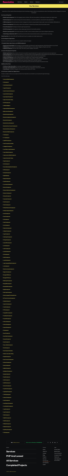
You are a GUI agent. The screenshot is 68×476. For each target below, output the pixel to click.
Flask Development (6, 201)
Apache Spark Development (8, 96)
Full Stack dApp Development (8, 210)
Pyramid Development (7, 318)
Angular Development (7, 88)
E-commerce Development (8, 184)
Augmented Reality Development (9, 108)
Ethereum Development (7, 193)
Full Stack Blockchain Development (9, 207)
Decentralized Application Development (10, 166)
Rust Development (6, 347)
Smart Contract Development (8, 359)
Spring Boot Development (7, 371)
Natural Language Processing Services (9, 295)
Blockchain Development (7, 120)
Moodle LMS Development (7, 286)
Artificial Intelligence (6, 105)
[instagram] (53, 442)
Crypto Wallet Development (8, 152)
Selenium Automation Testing (8, 353)
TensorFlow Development (7, 388)
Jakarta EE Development (7, 242)
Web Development (6, 414)
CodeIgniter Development (7, 146)
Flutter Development (6, 204)
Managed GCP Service (7, 277)
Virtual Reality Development (8, 406)
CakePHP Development (7, 140)
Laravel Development (6, 260)
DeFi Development (6, 169)
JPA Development (6, 254)
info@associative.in (16, 442)
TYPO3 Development (7, 394)
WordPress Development (7, 429)
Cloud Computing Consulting (8, 143)
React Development (6, 333)
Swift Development (6, 379)
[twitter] (50, 442)
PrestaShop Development (7, 315)
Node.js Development (7, 301)
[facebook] (48, 442)
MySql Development (6, 289)
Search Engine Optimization (8, 350)
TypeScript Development (7, 391)
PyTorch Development (7, 324)
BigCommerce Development (8, 111)
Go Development (6, 219)
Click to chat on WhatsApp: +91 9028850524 (34, 442)
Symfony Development (7, 385)
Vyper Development (6, 412)
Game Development (6, 213)
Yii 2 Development (6, 432)
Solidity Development (7, 368)
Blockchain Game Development (8, 123)
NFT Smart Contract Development (9, 298)
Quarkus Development (7, 327)
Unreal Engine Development (8, 403)
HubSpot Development (7, 231)
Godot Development (6, 222)
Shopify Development (7, 356)
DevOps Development (7, 172)
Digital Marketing (6, 175)
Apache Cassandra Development (8, 90)
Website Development (7, 426)
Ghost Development (6, 216)
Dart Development (6, 163)
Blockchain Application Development (9, 117)
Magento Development (7, 271)
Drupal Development (6, 181)
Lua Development (6, 266)
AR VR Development (6, 102)
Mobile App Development (7, 280)
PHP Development (6, 309)
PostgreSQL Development (7, 312)
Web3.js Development (7, 423)
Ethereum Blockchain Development (9, 190)
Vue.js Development (6, 409)
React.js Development (7, 339)
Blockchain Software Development (9, 128)
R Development (6, 330)
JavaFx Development (6, 248)
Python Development (7, 321)
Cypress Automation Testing (8, 158)
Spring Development (6, 374)
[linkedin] (55, 442)
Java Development (6, 245)
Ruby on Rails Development (8, 344)
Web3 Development (6, 420)
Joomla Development (7, 251)
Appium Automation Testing (8, 99)
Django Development (7, 178)
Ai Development (6, 82)
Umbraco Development (7, 397)
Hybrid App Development (7, 236)
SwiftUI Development (7, 382)
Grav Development (6, 225)
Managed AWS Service (7, 274)
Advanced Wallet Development (8, 79)
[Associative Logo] (8, 1)
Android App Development (7, 85)
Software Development (7, 362)
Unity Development (6, 400)
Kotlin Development (6, 257)
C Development (6, 134)
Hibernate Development (7, 228)
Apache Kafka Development (8, 93)
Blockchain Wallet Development (8, 131)
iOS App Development (7, 239)
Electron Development (7, 187)
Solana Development (6, 365)
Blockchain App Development (8, 114)
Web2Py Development (7, 417)
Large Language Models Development (9, 263)
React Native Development (7, 336)
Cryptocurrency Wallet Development (9, 155)
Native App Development (7, 292)
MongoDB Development (7, 283)
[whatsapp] (57, 442)
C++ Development (6, 137)
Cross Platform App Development (9, 149)
